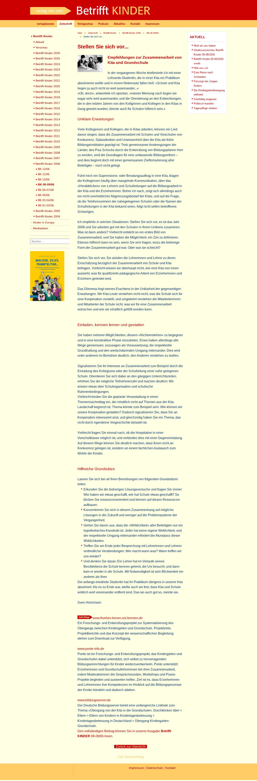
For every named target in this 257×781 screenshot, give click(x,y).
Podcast (103, 23)
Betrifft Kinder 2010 (48, 141)
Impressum (152, 23)
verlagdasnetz (45, 23)
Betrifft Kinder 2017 (48, 102)
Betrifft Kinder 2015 (48, 114)
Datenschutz (154, 768)
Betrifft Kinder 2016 (48, 108)
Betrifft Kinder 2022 (48, 75)
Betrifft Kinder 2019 (48, 91)
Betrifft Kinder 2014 (48, 119)
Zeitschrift (65, 23)
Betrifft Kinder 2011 (48, 136)
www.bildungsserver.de (94, 700)
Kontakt (135, 23)
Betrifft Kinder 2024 (48, 64)
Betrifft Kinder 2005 (48, 211)
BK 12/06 (44, 169)
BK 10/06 (44, 179)
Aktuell (40, 42)
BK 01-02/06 (46, 205)
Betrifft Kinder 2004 (48, 216)
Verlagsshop (85, 23)
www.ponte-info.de (91, 648)
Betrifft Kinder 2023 (48, 69)
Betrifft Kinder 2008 (48, 152)
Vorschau (41, 47)
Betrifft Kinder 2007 (48, 158)
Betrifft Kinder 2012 (48, 130)
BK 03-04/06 (46, 200)
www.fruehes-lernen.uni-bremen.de (118, 618)
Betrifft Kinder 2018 (48, 97)
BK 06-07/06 (46, 189)
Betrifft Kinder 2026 (48, 53)
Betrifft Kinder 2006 (48, 163)
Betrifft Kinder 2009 (48, 147)
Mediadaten (40, 228)
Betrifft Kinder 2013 (48, 125)
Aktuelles (119, 23)
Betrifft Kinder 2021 (48, 80)
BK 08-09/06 (46, 184)
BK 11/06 (43, 174)
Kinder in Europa (43, 222)
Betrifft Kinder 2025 (48, 58)
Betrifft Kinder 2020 (48, 86)
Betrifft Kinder (42, 36)
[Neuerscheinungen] (47, 300)
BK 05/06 (44, 195)
